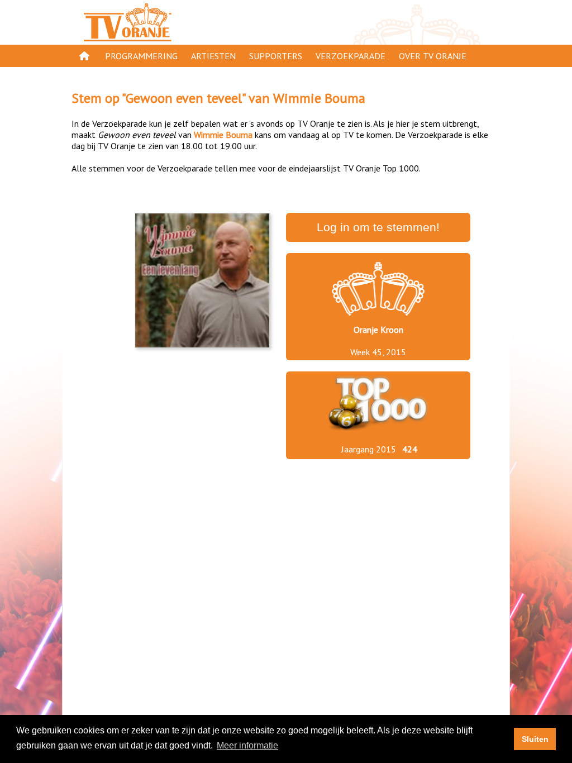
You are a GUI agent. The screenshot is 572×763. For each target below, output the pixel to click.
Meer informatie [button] (247, 745)
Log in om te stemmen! (378, 227)
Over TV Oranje (432, 55)
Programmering (141, 55)
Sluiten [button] (535, 739)
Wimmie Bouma (319, 98)
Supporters (275, 55)
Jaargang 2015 (368, 449)
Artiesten (213, 55)
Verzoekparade (350, 55)
